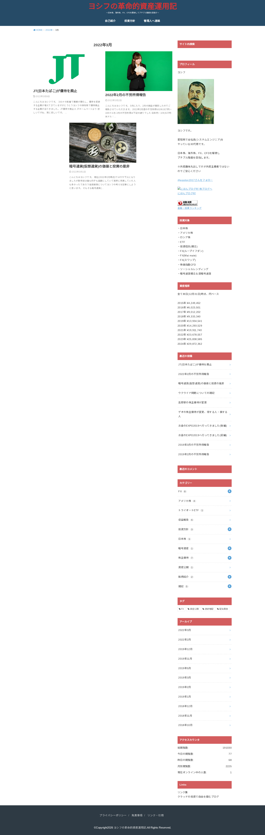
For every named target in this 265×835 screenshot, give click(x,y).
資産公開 (185, 567)
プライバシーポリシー (113, 815)
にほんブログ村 (187, 193)
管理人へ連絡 (152, 20)
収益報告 (185, 519)
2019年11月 (185, 658)
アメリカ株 (186, 500)
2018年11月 (185, 715)
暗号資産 (185, 548)
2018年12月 (185, 706)
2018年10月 (185, 725)
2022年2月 (184, 639)
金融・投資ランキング (190, 208)
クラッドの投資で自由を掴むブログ (198, 796)
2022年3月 (184, 630)
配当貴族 (223, 609)
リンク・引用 (155, 815)
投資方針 (129, 20)
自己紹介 (110, 20)
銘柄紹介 (185, 576)
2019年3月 (184, 677)
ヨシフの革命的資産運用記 (132, 6)
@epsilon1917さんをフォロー (195, 180)
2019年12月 (185, 649)
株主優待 (185, 557)
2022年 (49, 30)
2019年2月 (184, 687)
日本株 (184, 538)
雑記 (182, 586)
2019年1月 (184, 696)
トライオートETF (190, 510)
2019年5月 (184, 668)
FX (182, 491)
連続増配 (209, 609)
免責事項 (137, 815)
